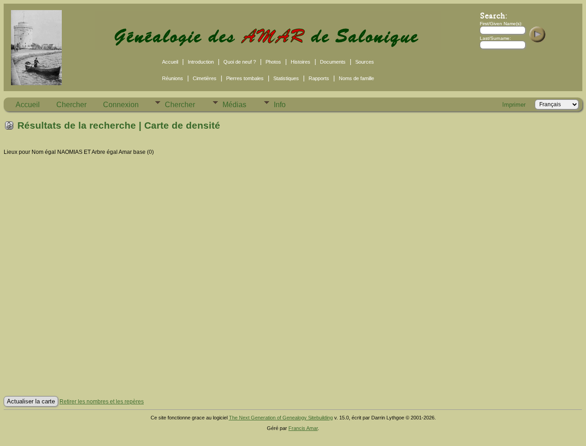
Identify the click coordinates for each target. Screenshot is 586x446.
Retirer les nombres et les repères (102, 401)
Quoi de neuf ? (239, 62)
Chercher (71, 105)
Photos (273, 62)
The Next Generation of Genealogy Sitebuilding (281, 417)
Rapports (319, 78)
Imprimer (514, 104)
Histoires (300, 62)
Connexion (121, 105)
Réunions (172, 78)
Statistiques (286, 78)
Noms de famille (356, 78)
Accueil (170, 62)
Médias (234, 105)
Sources (364, 62)
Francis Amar (303, 428)
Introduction (201, 62)
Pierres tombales (245, 78)
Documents (333, 62)
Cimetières (205, 78)
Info (280, 105)
